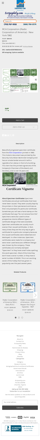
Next (35, 295)
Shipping (20, 350)
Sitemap (20, 356)
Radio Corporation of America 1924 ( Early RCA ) (10, 302)
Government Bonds (20, 368)
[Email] (6, 135)
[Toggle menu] (3, 3)
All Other (20, 373)
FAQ (20, 346)
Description (20, 143)
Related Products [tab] (20, 272)
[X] (11, 135)
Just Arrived (20, 375)
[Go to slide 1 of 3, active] (15, 317)
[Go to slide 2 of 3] (19, 317)
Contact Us (20, 341)
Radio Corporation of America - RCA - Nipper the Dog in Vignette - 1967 (27, 303)
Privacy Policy (20, 352)
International (20, 371)
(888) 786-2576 (29, 24)
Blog (20, 354)
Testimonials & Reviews (20, 348)
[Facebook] (3, 135)
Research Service (20, 364)
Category (20, 362)
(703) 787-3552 (10, 24)
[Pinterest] (13, 135)
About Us (20, 339)
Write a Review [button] (28, 46)
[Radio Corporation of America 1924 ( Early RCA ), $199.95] (10, 287)
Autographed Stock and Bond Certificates (20, 366)
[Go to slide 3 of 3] (22, 317)
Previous (3, 295)
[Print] (8, 135)
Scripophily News (20, 343)
